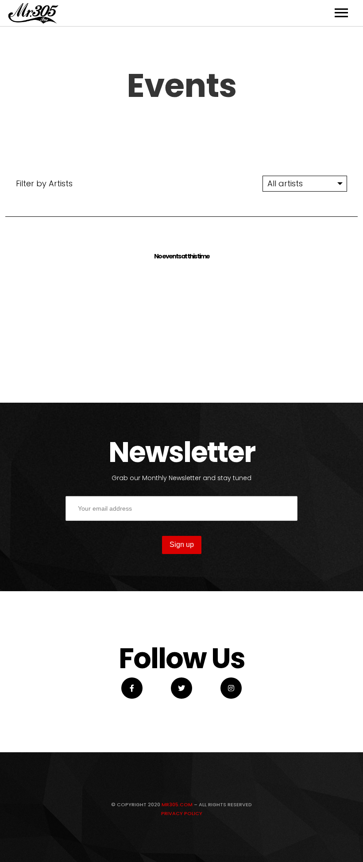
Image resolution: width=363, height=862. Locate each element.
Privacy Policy (181, 813)
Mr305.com (177, 804)
